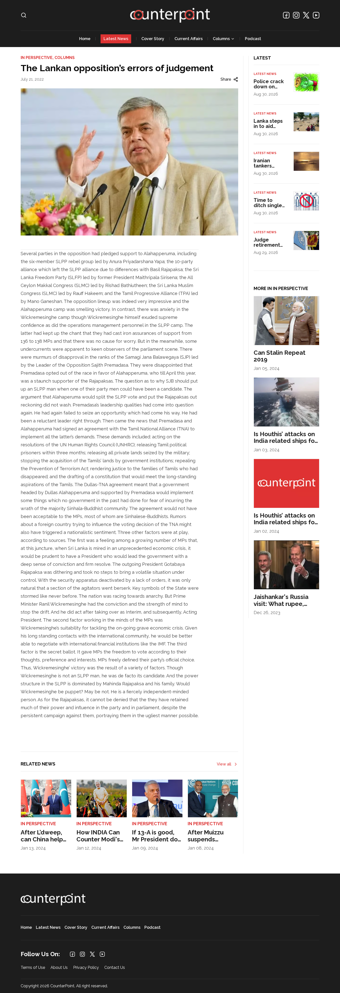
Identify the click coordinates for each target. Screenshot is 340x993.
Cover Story (152, 38)
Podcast (253, 38)
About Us (59, 968)
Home (84, 38)
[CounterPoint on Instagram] (296, 15)
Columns (221, 38)
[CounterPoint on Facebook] (286, 15)
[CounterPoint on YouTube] (316, 15)
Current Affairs (188, 38)
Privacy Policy (86, 968)
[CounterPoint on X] (306, 15)
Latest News (116, 38)
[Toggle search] (24, 15)
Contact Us (114, 968)
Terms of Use (33, 968)
